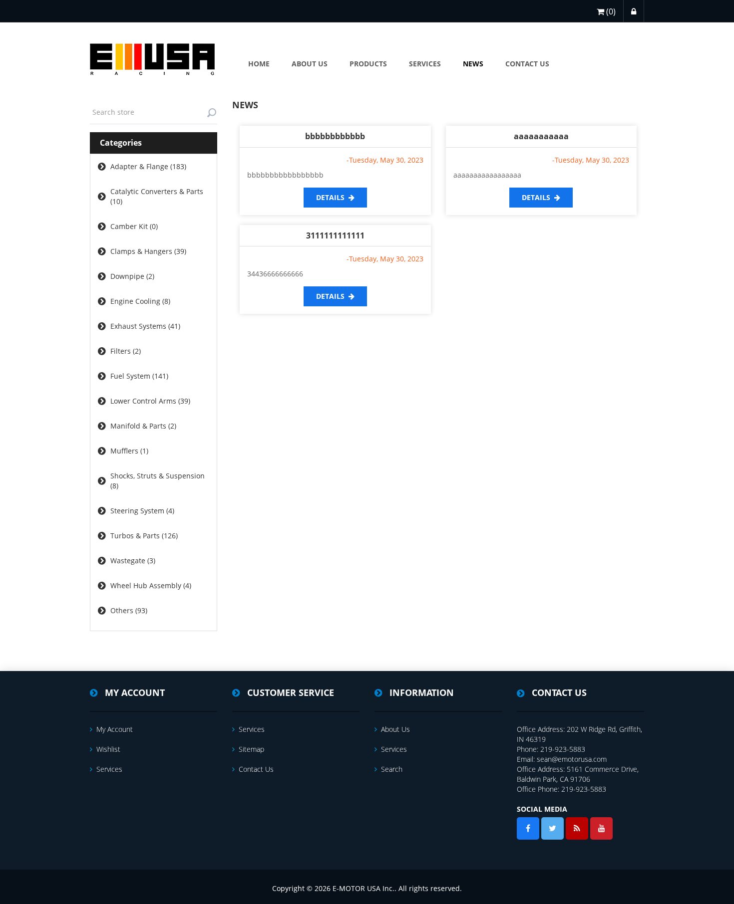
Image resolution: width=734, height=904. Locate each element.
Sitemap (251, 749)
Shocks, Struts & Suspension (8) (157, 480)
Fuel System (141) (139, 376)
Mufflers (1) (129, 450)
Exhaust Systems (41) (145, 326)
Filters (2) (125, 351)
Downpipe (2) (132, 276)
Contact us (256, 769)
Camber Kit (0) (134, 226)
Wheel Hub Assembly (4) (150, 585)
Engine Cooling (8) (140, 301)
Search (391, 769)
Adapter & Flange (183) (148, 166)
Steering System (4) (142, 510)
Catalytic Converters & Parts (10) (156, 196)
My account (114, 729)
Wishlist (108, 749)
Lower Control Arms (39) (150, 401)
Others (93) (128, 610)
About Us (395, 729)
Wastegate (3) (132, 560)
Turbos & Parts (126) (144, 535)
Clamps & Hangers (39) (148, 251)
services (109, 769)
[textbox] (153, 112)
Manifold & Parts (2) (143, 426)
